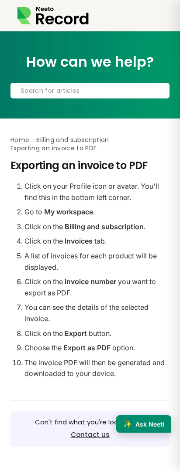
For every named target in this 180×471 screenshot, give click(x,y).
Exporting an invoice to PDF (53, 148)
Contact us (90, 434)
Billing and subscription (72, 140)
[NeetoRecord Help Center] (53, 15)
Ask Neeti (143, 424)
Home (19, 140)
